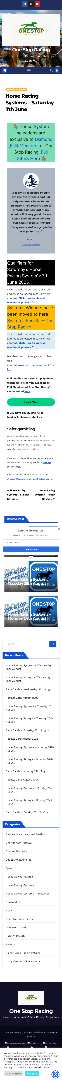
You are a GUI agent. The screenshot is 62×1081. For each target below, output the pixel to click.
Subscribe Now (31, 549)
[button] (30, 530)
